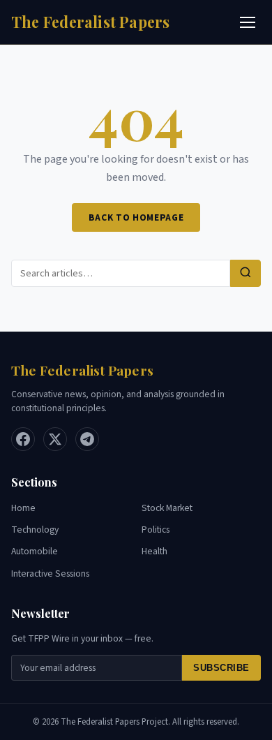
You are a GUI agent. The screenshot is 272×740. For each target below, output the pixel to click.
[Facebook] (23, 439)
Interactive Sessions (50, 573)
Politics (155, 529)
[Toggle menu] (247, 22)
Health (154, 551)
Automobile (34, 551)
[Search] (245, 273)
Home (23, 508)
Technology (35, 529)
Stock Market (167, 508)
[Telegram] (87, 439)
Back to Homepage (136, 217)
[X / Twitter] (55, 439)
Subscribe (221, 668)
